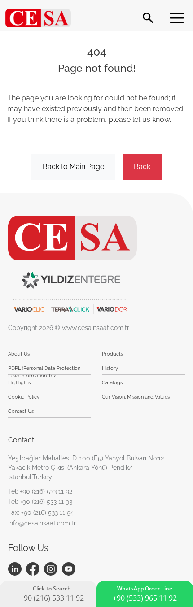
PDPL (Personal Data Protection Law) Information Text (44, 370)
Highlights (19, 383)
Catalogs (112, 383)
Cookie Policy (23, 397)
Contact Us (21, 411)
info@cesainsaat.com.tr (42, 523)
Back (142, 166)
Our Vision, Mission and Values (136, 397)
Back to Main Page (73, 166)
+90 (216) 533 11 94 (47, 512)
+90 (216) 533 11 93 (46, 501)
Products (112, 354)
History (110, 368)
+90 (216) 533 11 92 (46, 491)
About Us (19, 354)
